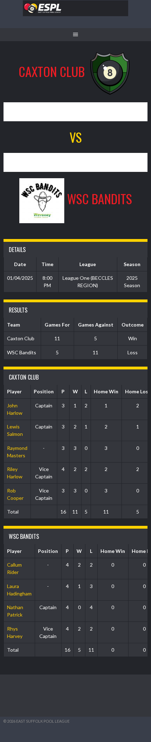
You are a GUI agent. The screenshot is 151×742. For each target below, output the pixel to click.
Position (44, 391)
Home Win (106, 391)
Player (14, 391)
